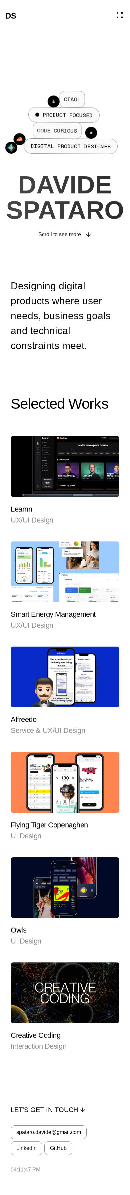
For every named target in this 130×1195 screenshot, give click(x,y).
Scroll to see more (59, 234)
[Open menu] (121, 16)
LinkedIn (26, 1148)
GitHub (58, 1148)
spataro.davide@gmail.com (48, 1132)
